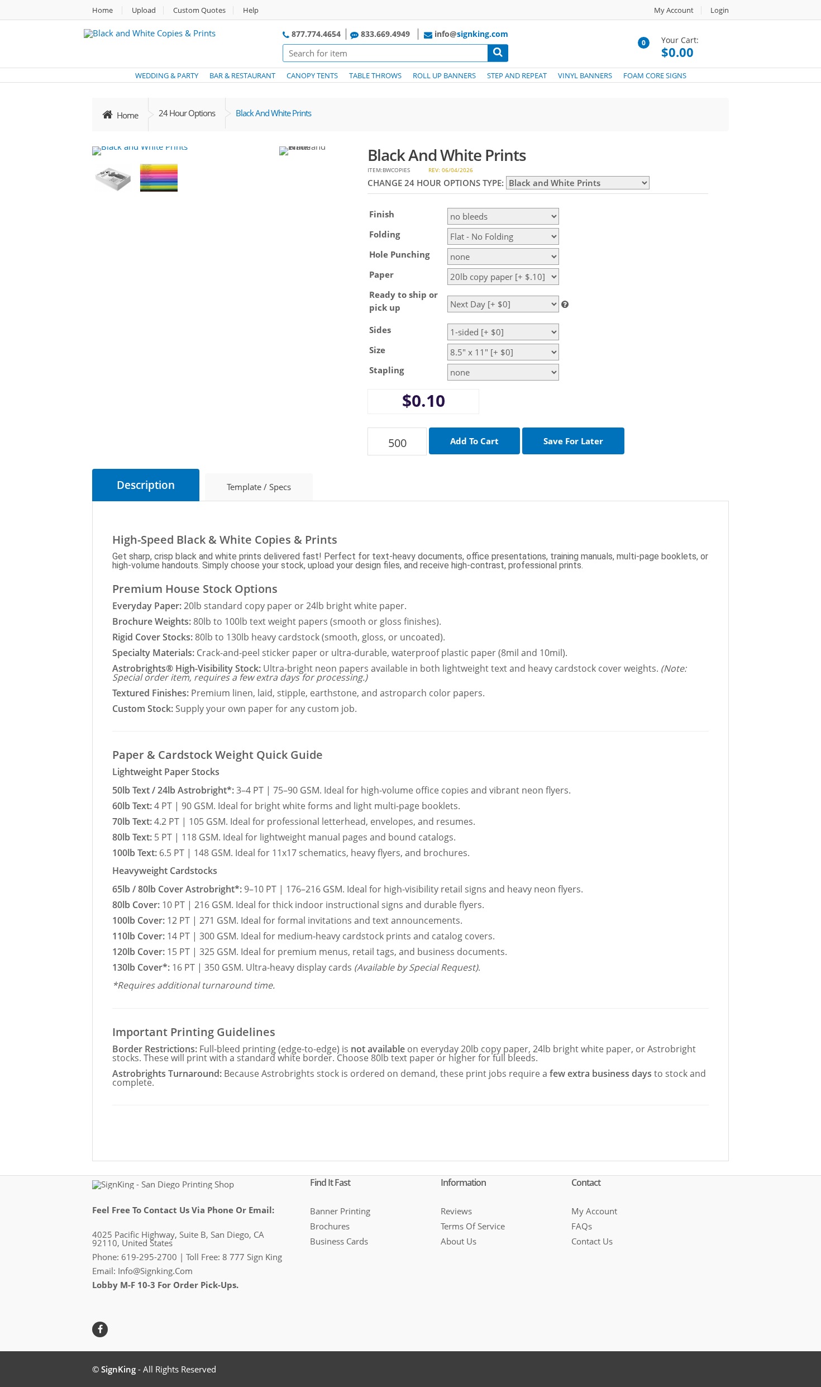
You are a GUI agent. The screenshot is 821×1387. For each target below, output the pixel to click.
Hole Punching (399, 254)
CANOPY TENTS (312, 75)
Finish (381, 214)
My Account (674, 10)
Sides (380, 329)
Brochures (330, 1226)
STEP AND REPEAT (517, 75)
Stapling (386, 370)
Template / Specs (259, 486)
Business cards (339, 1241)
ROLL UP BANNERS (444, 75)
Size (377, 349)
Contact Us (592, 1241)
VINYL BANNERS (585, 75)
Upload (144, 10)
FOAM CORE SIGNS (654, 75)
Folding (384, 234)
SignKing (118, 1369)
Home (102, 10)
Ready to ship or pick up (403, 301)
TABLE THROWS (375, 75)
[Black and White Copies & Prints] (150, 32)
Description (146, 485)
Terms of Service (473, 1226)
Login (719, 10)
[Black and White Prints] (140, 151)
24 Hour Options (187, 112)
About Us (458, 1241)
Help (251, 10)
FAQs (581, 1226)
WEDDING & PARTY (166, 75)
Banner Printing (340, 1211)
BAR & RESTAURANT (242, 75)
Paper (381, 274)
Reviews (456, 1211)
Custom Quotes (199, 10)
